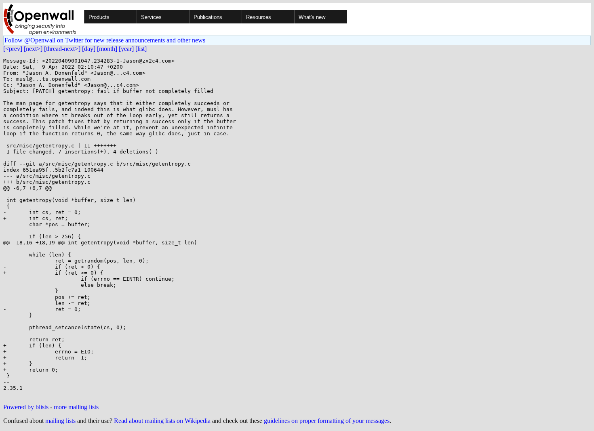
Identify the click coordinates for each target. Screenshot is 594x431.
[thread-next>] (62, 48)
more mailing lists (76, 407)
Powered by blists (25, 407)
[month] (107, 48)
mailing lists (60, 420)
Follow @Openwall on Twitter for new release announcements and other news (104, 40)
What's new (312, 17)
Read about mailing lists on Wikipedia (162, 420)
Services (151, 17)
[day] (88, 48)
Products (99, 17)
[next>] (33, 48)
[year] (126, 48)
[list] (141, 48)
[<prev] (12, 48)
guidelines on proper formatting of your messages (327, 420)
